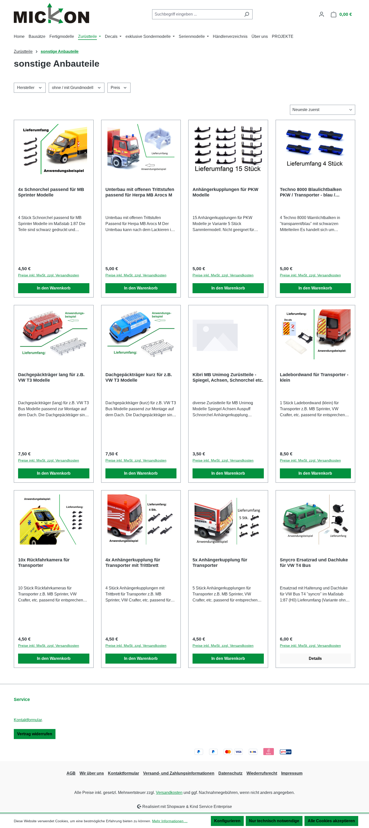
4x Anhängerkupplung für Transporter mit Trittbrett (132, 562)
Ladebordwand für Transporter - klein (314, 377)
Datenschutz (230, 773)
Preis (116, 87)
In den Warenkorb (54, 288)
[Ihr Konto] (322, 14)
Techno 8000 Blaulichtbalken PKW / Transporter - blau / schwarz (311, 192)
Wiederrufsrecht (262, 773)
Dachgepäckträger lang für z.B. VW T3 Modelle (51, 377)
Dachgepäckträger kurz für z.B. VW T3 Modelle (138, 377)
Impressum (291, 773)
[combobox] (196, 14)
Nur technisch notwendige (274, 821)
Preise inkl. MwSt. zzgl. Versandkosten (48, 275)
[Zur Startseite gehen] (51, 13)
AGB (71, 773)
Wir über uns (92, 773)
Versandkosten (169, 792)
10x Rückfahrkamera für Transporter (44, 562)
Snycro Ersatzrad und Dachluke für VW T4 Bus (314, 562)
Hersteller (26, 87)
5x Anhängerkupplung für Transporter (220, 562)
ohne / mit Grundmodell (73, 87)
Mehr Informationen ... (170, 821)
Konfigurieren (227, 821)
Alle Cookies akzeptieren (331, 821)
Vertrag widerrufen (34, 734)
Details (315, 658)
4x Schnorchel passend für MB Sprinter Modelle (51, 192)
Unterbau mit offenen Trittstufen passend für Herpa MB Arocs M (139, 192)
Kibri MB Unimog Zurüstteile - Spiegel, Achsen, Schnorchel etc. (228, 377)
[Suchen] (247, 14)
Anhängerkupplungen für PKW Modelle (225, 192)
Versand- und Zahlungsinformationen (178, 773)
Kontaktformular (28, 720)
